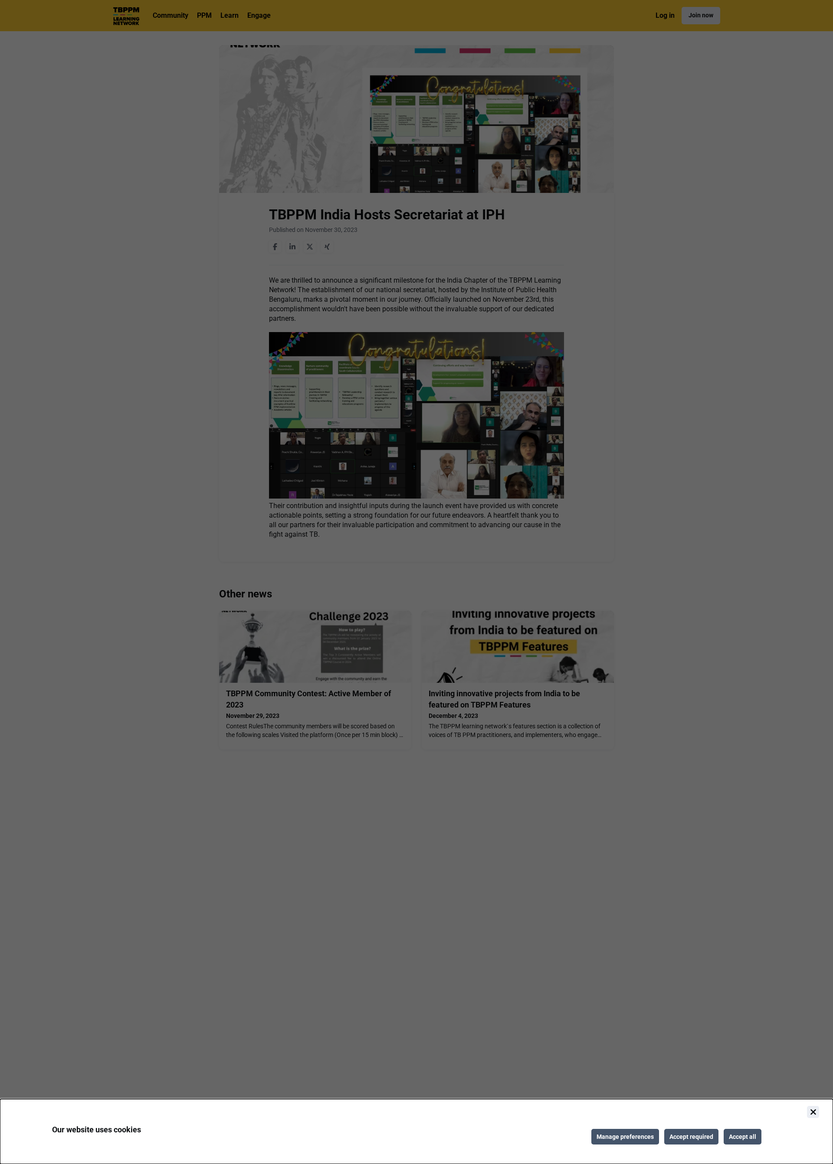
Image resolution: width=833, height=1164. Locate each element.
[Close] (813, 1112)
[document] (416, 1131)
